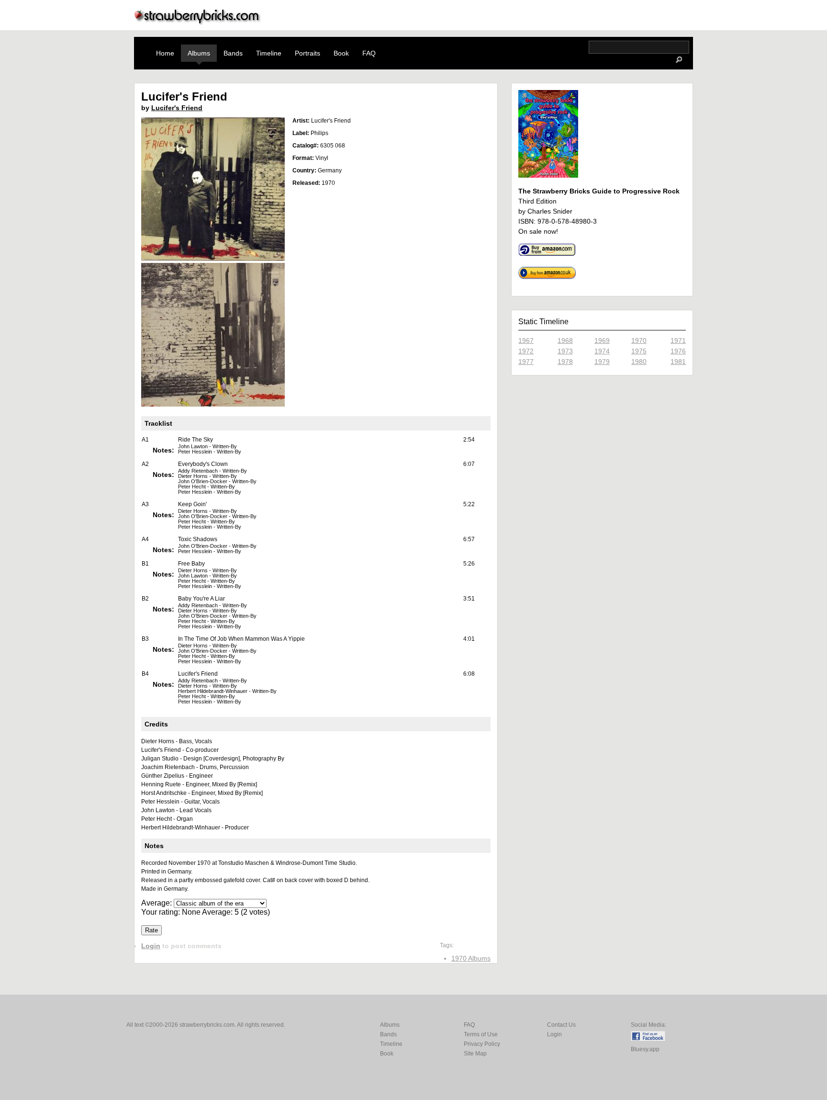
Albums (199, 53)
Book (341, 53)
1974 (602, 351)
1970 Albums (471, 958)
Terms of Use (481, 1034)
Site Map (475, 1053)
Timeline (268, 53)
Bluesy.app (645, 1049)
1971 (678, 340)
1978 (565, 361)
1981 (678, 361)
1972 (526, 351)
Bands (233, 53)
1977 (526, 361)
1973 (565, 351)
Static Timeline (543, 322)
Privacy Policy (482, 1044)
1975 (639, 351)
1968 (565, 340)
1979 (602, 361)
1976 (678, 351)
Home (165, 53)
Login (150, 946)
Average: (157, 903)
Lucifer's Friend (176, 108)
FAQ (369, 53)
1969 (602, 340)
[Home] (197, 22)
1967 (526, 340)
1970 (639, 340)
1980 (639, 361)
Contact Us (561, 1024)
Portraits (307, 53)
